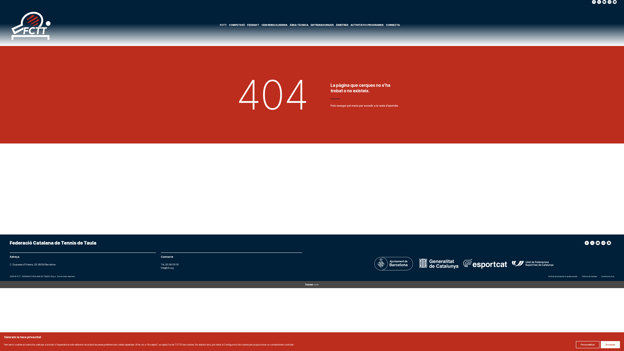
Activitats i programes (367, 24)
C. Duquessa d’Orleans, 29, (24, 264)
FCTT (223, 24)
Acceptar (610, 344)
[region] (312, 341)
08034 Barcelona (47, 264)
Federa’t (253, 24)
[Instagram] (609, 2)
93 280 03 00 (172, 264)
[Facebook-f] (594, 2)
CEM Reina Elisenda (274, 24)
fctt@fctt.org (167, 267)
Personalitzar (588, 344)
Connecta (393, 24)
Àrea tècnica (299, 24)
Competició (237, 24)
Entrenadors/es (322, 24)
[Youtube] (604, 2)
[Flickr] (615, 2)
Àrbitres (342, 24)
